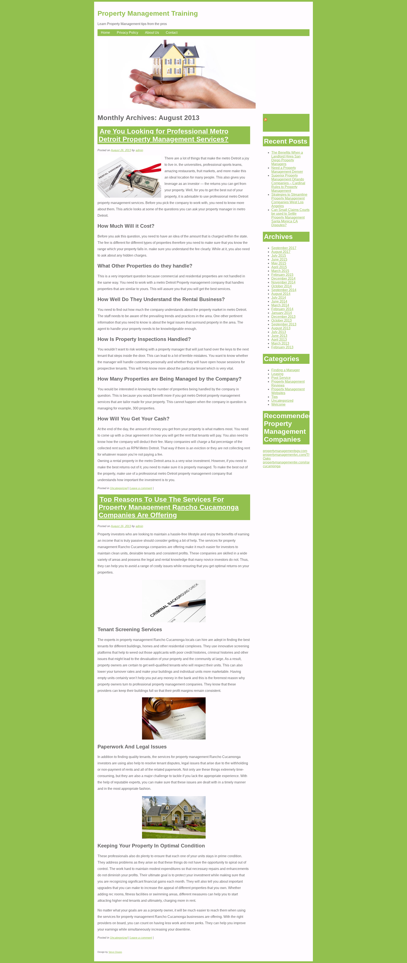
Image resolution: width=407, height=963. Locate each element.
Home (105, 32)
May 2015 (278, 263)
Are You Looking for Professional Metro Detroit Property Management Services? (164, 135)
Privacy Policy (127, 32)
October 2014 (281, 286)
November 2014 (283, 282)
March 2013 (280, 343)
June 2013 (279, 336)
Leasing (277, 374)
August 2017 (280, 252)
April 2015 (279, 267)
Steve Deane (115, 952)
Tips (274, 397)
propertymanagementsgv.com (285, 451)
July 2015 (278, 255)
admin (139, 150)
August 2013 (280, 328)
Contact (171, 32)
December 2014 (283, 278)
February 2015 (282, 274)
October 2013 (281, 320)
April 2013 (279, 339)
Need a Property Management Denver (287, 169)
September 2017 (283, 248)
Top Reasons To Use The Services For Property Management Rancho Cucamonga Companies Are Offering (169, 507)
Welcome (278, 404)
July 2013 (278, 332)
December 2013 (283, 316)
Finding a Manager (285, 370)
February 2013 (282, 347)
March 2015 (280, 271)
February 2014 (282, 309)
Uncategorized (119, 488)
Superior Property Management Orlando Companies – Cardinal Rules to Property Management (288, 183)
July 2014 (278, 297)
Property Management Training (148, 13)
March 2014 (280, 305)
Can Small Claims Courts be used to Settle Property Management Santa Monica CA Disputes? (290, 217)
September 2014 (283, 290)
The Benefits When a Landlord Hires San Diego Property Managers (287, 158)
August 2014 (280, 294)
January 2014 (281, 313)
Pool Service (281, 378)
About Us (152, 32)
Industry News (280, 122)
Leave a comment (141, 488)
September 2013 (283, 324)
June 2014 (279, 301)
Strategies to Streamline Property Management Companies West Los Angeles (289, 200)
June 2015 (279, 259)
